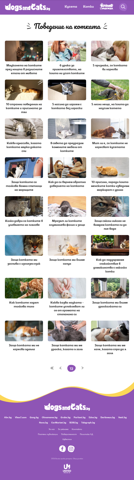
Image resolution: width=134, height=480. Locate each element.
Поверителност (69, 434)
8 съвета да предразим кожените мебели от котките (67, 147)
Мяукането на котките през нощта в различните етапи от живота (23, 69)
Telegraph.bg (88, 422)
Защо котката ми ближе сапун (67, 261)
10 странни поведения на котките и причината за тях (24, 108)
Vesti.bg (122, 417)
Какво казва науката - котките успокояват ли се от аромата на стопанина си (66, 308)
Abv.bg (8, 417)
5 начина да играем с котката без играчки (66, 106)
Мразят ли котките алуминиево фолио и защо (67, 222)
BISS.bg (73, 422)
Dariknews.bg (107, 417)
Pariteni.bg (79, 417)
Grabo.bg (65, 417)
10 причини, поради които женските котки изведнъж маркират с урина (110, 185)
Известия (67, 439)
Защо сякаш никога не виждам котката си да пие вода (110, 224)
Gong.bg (34, 417)
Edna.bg (93, 417)
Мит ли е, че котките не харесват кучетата (110, 145)
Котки (88, 6)
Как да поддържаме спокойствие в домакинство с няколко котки (110, 265)
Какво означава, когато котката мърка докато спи (24, 147)
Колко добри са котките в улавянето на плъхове (24, 222)
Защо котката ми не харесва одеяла (24, 347)
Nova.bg (43, 422)
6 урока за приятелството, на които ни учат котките (67, 69)
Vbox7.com (20, 417)
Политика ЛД (86, 434)
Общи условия (78, 458)
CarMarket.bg (58, 422)
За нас (52, 429)
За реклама (63, 429)
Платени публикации (48, 434)
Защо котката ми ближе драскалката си (110, 304)
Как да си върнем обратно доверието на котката (67, 183)
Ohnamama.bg (49, 417)
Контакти (77, 429)
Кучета (71, 6)
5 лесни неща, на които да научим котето (110, 106)
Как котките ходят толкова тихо (24, 304)
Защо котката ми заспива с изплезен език (24, 261)
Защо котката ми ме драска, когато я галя (67, 347)
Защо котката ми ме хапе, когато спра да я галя (110, 349)
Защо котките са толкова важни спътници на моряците (24, 185)
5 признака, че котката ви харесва (110, 67)
